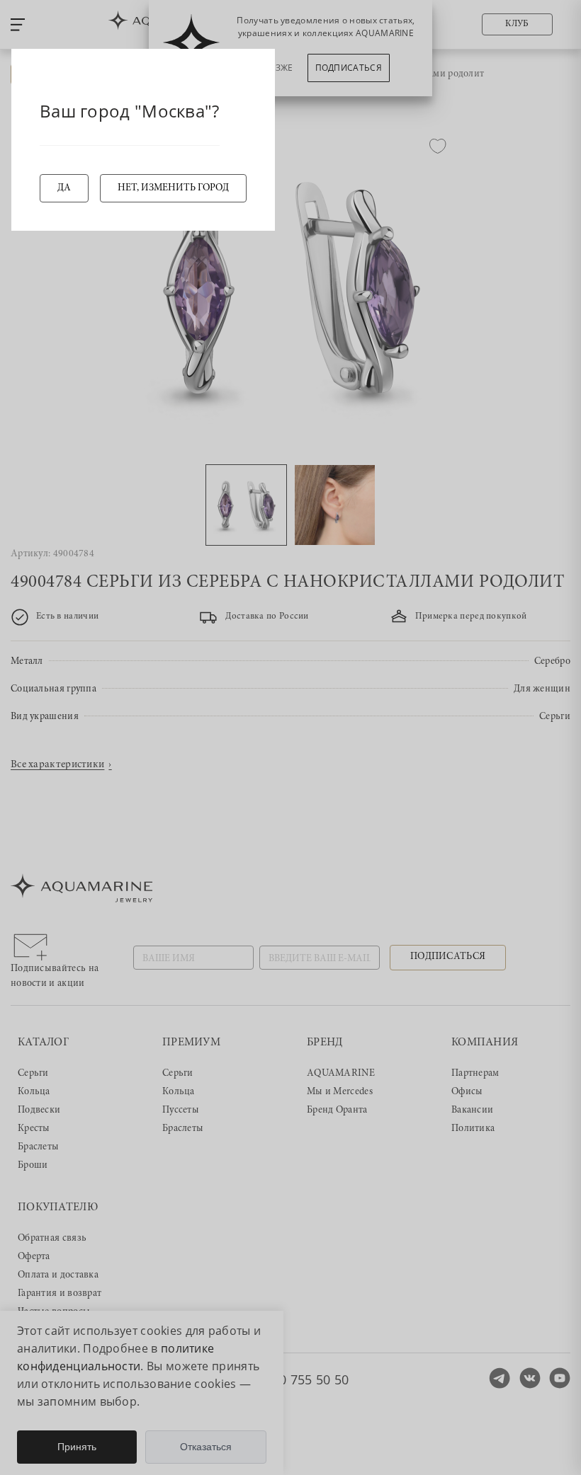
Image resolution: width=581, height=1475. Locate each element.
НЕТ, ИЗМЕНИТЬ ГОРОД (173, 188)
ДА (64, 188)
